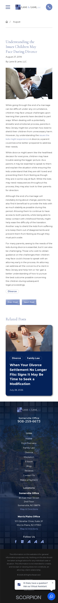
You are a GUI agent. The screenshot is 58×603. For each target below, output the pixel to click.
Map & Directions (29, 509)
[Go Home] (7, 22)
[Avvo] (29, 541)
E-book (29, 461)
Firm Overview (29, 443)
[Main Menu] (8, 7)
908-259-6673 (29, 421)
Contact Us (29, 475)
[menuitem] (29, 579)
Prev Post (13, 302)
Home (29, 438)
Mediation (29, 457)
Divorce (12, 291)
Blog (28, 466)
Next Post (29, 302)
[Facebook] (15, 541)
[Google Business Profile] (22, 541)
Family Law (29, 447)
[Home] (28, 7)
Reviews (29, 470)
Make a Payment (29, 480)
